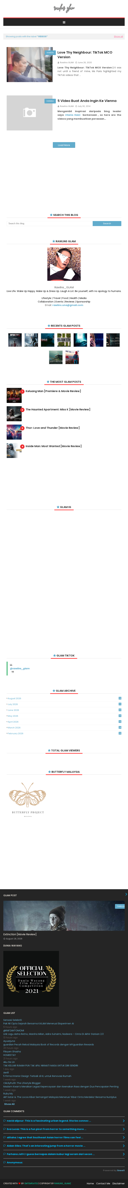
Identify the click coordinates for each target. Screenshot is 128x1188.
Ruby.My (8, 1093)
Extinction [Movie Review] (19, 934)
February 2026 (64, 733)
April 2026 (64, 721)
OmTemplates (31, 1183)
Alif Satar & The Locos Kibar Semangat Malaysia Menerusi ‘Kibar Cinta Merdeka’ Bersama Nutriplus (59, 1097)
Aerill (6, 1072)
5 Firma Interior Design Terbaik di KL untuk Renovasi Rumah (37, 1076)
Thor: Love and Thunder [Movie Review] (53, 428)
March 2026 (64, 727)
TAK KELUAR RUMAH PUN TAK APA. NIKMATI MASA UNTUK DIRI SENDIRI (40, 1065)
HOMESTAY (9, 1055)
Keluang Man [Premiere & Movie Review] (53, 391)
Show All (9, 1104)
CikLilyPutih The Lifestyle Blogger (22, 1083)
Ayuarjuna (9, 1041)
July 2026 (64, 704)
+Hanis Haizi (72, 115)
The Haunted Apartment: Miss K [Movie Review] (58, 409)
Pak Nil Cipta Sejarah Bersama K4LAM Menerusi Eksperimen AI (38, 1023)
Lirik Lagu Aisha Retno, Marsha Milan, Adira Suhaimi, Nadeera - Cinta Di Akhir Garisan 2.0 (53, 1034)
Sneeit (121, 1170)
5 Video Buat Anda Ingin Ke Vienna (87, 100)
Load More (64, 145)
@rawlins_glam (20, 668)
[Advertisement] (64, 176)
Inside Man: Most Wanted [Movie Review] (54, 446)
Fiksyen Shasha (12, 1051)
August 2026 (64, 698)
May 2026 (64, 716)
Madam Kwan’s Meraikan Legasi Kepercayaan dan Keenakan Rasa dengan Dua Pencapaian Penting (60, 1086)
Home (90, 1183)
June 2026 (64, 710)
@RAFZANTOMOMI (13, 1030)
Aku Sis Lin (9, 1062)
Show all (118, 36)
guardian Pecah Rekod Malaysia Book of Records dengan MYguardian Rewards (48, 1044)
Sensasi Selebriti (12, 1020)
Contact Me (103, 1183)
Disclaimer (118, 1183)
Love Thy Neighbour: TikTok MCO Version (85, 54)
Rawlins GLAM (67, 62)
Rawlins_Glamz (62, 1183)
